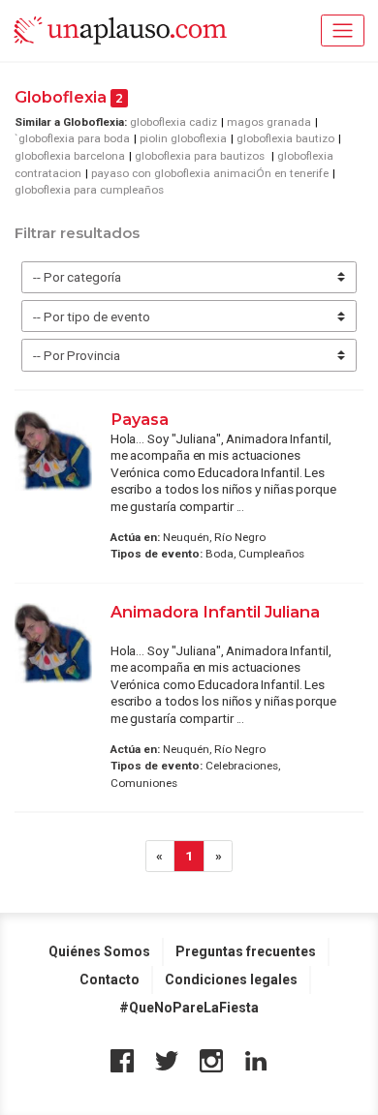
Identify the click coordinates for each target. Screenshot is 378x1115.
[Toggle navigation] (342, 30)
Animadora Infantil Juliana (215, 611)
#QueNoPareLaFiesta (189, 1007)
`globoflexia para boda (72, 138)
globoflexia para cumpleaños (89, 189)
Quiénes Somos (99, 951)
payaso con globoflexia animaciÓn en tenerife (210, 173)
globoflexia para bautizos (201, 156)
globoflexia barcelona (70, 156)
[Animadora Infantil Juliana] (53, 643)
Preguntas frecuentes (245, 951)
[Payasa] (53, 450)
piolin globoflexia (183, 138)
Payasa (141, 419)
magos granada (269, 122)
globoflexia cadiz (173, 122)
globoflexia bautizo (285, 138)
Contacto (109, 979)
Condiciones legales (231, 979)
